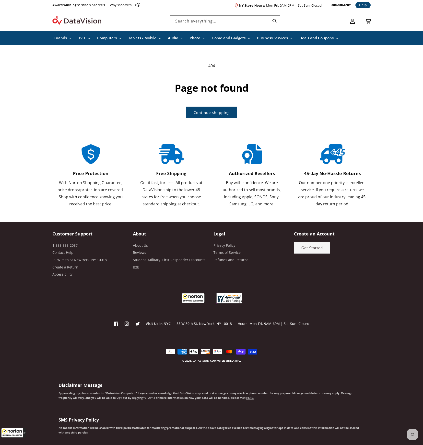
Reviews (139, 252)
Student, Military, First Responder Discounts (169, 259)
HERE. (250, 398)
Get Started (312, 247)
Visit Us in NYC (158, 323)
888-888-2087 (341, 5)
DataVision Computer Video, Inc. (216, 360)
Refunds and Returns (230, 259)
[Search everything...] (274, 21)
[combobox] (225, 21)
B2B (136, 267)
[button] (13, 433)
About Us (140, 245)
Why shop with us (123, 5)
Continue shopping (212, 112)
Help (363, 5)
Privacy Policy (224, 245)
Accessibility (62, 274)
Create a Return (65, 267)
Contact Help (62, 252)
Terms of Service (227, 252)
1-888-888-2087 (65, 245)
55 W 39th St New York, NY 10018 (79, 259)
